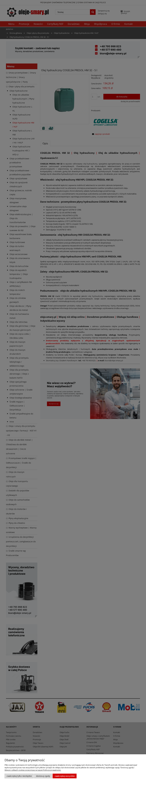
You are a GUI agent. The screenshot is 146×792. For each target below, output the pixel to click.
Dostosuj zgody (43, 776)
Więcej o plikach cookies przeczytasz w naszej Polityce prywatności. (33, 770)
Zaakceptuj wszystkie (65, 776)
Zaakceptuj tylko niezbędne (19, 776)
